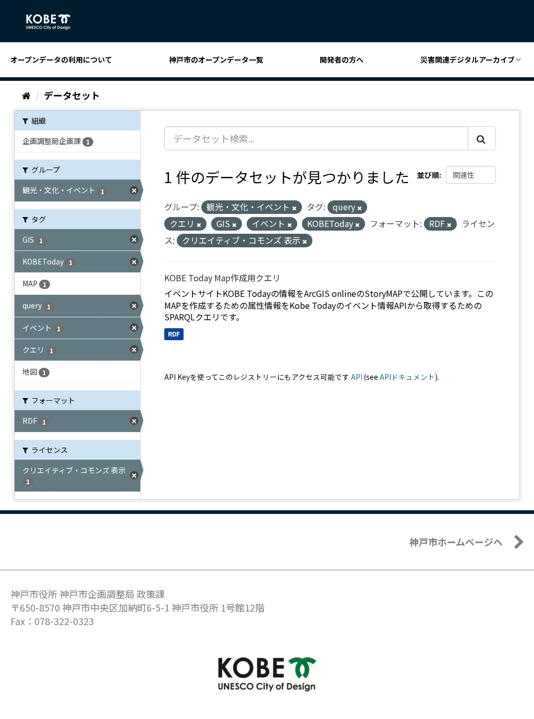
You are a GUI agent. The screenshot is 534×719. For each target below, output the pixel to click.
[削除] (294, 207)
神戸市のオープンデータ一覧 (216, 59)
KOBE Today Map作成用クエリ (222, 277)
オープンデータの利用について (61, 59)
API (356, 377)
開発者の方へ (341, 59)
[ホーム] (26, 95)
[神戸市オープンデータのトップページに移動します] (54, 22)
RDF (174, 333)
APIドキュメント (407, 377)
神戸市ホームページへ (456, 541)
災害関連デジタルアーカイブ (467, 59)
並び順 (428, 175)
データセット (72, 95)
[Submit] (482, 138)
